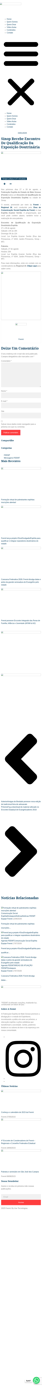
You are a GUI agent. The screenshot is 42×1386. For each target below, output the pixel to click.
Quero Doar (11, 24)
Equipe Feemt (6, 919)
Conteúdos (11, 30)
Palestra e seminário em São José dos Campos (20, 1172)
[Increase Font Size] (4, 183)
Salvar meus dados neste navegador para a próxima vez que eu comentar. (18, 425)
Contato (10, 33)
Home (9, 19)
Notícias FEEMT (28, 916)
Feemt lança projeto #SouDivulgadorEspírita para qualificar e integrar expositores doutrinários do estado (20, 541)
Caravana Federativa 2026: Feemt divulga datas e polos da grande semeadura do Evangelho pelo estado (21, 582)
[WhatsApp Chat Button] (36, 1380)
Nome (4, 391)
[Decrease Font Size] (10, 183)
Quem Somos (12, 22)
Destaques (11, 916)
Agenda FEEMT (7, 941)
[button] (21, 73)
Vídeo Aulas (11, 27)
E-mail (4, 401)
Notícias (19, 916)
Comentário (6, 361)
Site (2, 411)
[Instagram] (23, 1079)
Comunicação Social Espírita (25, 941)
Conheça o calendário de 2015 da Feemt (17, 1112)
